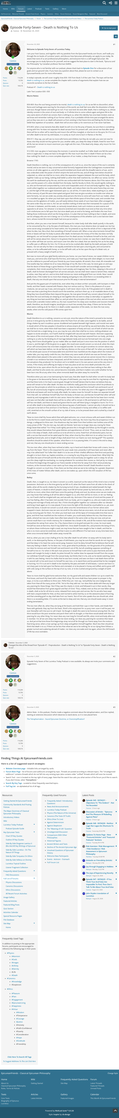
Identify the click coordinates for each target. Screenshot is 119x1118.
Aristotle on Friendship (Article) (99, 860)
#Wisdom (20, 1012)
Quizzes (5, 83)
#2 (114, 656)
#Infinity (15, 966)
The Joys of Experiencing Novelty (99, 873)
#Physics (10, 953)
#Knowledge (17, 981)
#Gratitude (20, 1041)
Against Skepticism (54, 825)
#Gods (14, 959)
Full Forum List (53, 862)
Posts (5, 80)
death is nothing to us (35, 80)
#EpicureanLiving (18, 1003)
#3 (114, 707)
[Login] (110, 3)
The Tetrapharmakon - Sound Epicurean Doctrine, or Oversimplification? (56, 719)
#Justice (19, 1022)
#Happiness (16, 1006)
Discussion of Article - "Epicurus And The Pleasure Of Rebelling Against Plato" (99, 814)
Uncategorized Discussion (57, 832)
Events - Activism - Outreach (58, 859)
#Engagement (17, 999)
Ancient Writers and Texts (57, 844)
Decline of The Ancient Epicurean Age (62, 847)
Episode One (88, 68)
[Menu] (116, 3)
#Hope (19, 1037)
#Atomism (16, 956)
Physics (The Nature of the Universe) (61, 813)
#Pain (14, 996)
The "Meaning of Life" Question (59, 829)
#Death (15, 975)
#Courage (20, 1018)
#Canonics (11, 978)
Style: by (59, 1114)
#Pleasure (16, 993)
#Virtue (15, 1009)
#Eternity (15, 969)
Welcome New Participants (57, 856)
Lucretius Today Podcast (56, 810)
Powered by (59, 1111)
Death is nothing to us (46, 87)
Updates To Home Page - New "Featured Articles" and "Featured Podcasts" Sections (100, 837)
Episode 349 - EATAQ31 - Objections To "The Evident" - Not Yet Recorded (100, 803)
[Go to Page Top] (115, 1111)
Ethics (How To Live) (55, 819)
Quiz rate (6, 86)
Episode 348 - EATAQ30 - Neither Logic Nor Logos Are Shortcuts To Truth (99, 826)
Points (5, 78)
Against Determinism (55, 822)
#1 (114, 44)
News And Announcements (58, 806)
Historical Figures (54, 841)
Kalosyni (88, 863)
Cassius (16, 31)
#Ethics (10, 989)
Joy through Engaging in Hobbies (99, 866)
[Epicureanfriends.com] (6, 3)
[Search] (104, 3)
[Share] (116, 36)
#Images (15, 962)
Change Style (113, 1073)
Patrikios (89, 857)
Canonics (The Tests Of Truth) (58, 816)
